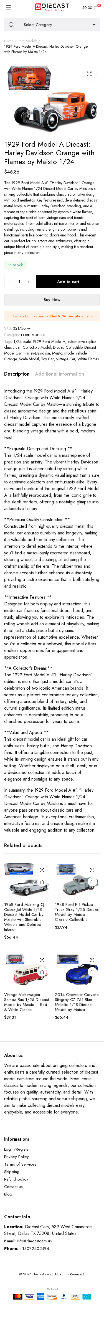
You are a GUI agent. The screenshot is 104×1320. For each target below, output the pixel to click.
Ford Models (27, 41)
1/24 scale (22, 341)
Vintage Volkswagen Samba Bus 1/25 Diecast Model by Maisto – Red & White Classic (26, 1002)
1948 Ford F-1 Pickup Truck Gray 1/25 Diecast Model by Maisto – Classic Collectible (77, 912)
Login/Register (17, 1149)
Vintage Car (65, 359)
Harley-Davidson (37, 353)
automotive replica (82, 341)
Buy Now (52, 300)
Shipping (11, 1172)
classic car (12, 347)
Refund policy (16, 1179)
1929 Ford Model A (49, 341)
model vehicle (75, 353)
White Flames (88, 359)
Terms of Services (20, 1164)
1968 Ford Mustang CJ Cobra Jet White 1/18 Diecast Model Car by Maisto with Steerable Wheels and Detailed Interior (24, 916)
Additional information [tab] (59, 374)
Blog (8, 1194)
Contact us (13, 1187)
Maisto (57, 353)
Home (9, 41)
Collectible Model (37, 347)
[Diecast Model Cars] (52, 7)
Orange (10, 359)
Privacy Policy (16, 1157)
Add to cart (68, 282)
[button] (89, 74)
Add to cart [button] (42, 881)
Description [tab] (16, 374)
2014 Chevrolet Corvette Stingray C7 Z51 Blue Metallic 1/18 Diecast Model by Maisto (77, 1002)
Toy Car (47, 359)
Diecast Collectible (67, 347)
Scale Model (29, 359)
